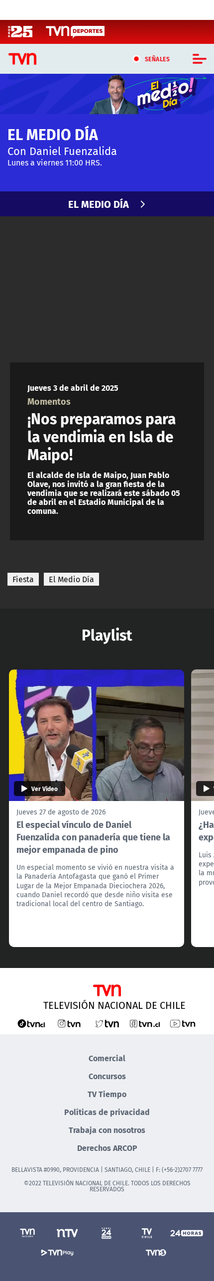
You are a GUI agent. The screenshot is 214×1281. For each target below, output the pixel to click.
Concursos (107, 1076)
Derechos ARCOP (107, 1147)
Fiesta (23, 579)
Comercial (107, 1058)
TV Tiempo (107, 1094)
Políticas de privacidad (107, 1112)
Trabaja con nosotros (107, 1129)
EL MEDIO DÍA (98, 203)
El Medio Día (71, 579)
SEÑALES (157, 58)
